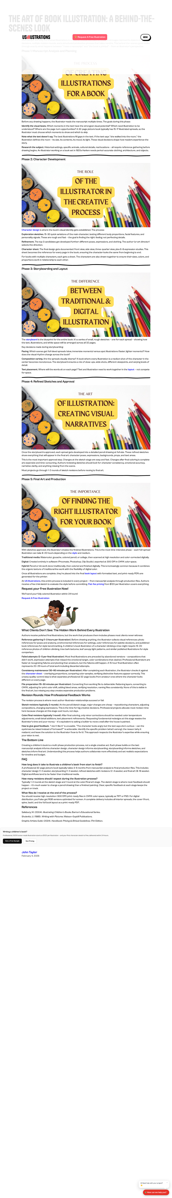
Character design (30, 230)
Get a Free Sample (12, 841)
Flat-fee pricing (96, 584)
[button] (145, 37)
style (74, 553)
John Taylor (29, 852)
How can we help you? (156, 1192)
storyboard (31, 339)
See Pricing (30, 841)
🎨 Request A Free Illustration (89, 37)
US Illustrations (32, 581)
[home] (36, 37)
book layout (91, 573)
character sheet (34, 673)
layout (131, 369)
